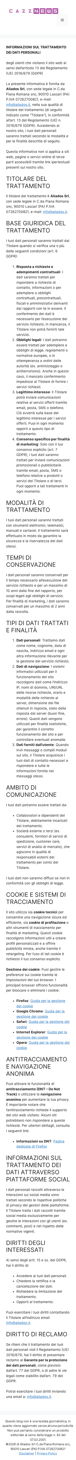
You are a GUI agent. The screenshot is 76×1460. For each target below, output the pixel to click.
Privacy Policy (47, 1453)
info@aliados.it (18, 105)
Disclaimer (26, 1453)
